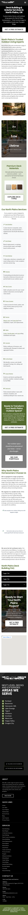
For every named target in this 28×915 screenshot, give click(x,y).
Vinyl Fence (5, 847)
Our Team (4, 807)
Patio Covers (8, 286)
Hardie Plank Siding (7, 864)
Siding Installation (6, 856)
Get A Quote (5, 818)
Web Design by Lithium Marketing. (17, 911)
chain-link (15, 320)
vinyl (8, 320)
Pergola (4, 853)
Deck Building (8, 224)
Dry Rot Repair (8, 359)
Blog (3, 815)
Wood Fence (5, 845)
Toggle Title (6, 573)
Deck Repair (8, 241)
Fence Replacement (7, 841)
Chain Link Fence (6, 849)
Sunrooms (7, 388)
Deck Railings (8, 256)
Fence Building (6, 839)
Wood (5, 320)
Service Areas (5, 813)
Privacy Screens (9, 301)
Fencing (7, 317)
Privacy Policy (5, 820)
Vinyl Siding (5, 862)
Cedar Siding (5, 860)
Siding (6, 330)
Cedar (5, 333)
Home (3, 805)
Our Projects (5, 809)
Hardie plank (10, 333)
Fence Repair (5, 843)
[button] (25, 2)
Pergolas (7, 271)
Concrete (7, 343)
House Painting (9, 373)
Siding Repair (5, 858)
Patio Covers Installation (8, 837)
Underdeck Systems (7, 833)
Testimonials (5, 811)
